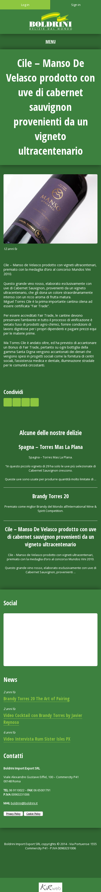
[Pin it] (34, 402)
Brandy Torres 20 (50, 496)
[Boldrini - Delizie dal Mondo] (50, 21)
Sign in (76, 5)
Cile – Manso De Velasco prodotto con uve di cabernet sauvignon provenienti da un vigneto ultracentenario (50, 536)
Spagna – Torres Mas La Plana (51, 447)
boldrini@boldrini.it (24, 803)
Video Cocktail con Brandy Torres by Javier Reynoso (43, 718)
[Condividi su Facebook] (16, 402)
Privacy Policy (13, 813)
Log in (25, 5)
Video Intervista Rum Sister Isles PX (37, 739)
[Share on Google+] (25, 402)
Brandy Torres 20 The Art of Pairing (37, 698)
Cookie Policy (33, 813)
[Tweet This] (8, 402)
